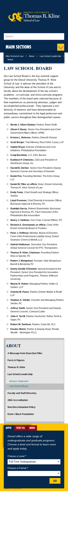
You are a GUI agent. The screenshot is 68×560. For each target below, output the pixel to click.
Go (55, 481)
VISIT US (20, 428)
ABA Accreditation (18, 400)
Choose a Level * (17, 456)
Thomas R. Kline (16, 367)
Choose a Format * (18, 468)
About (31, 56)
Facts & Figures (16, 360)
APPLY (9, 428)
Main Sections (18, 47)
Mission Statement (18, 381)
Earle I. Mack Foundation (21, 414)
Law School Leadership (50, 56)
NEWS (32, 428)
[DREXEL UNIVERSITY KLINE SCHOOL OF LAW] (34, 29)
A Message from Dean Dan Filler (25, 353)
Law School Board (18, 386)
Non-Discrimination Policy (22, 407)
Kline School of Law (14, 56)
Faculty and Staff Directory (22, 393)
